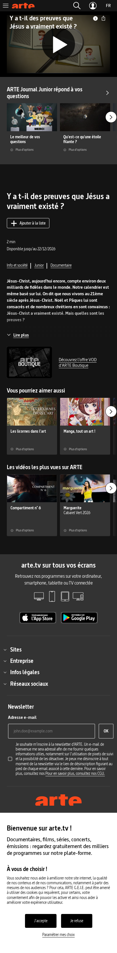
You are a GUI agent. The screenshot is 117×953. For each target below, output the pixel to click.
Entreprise (22, 660)
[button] (77, 5)
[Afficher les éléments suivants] (111, 117)
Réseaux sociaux (29, 683)
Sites (16, 649)
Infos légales (24, 672)
